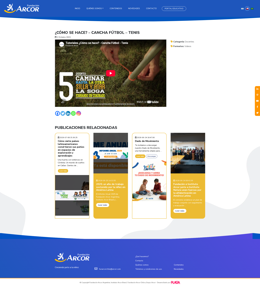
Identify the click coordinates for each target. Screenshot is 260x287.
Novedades (134, 8)
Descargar (151, 156)
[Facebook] (57, 113)
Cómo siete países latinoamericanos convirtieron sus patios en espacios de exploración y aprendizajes (71, 148)
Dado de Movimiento (147, 141)
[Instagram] (78, 113)
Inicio (77, 8)
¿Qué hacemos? (142, 256)
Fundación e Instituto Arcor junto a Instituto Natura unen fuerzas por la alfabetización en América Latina (187, 189)
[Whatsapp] (73, 113)
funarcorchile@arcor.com (110, 269)
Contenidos (116, 8)
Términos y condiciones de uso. (148, 269)
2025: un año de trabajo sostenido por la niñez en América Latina (110, 187)
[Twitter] (62, 113)
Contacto (151, 8)
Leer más (63, 171)
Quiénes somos (94, 8)
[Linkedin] (68, 113)
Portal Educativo (174, 8)
